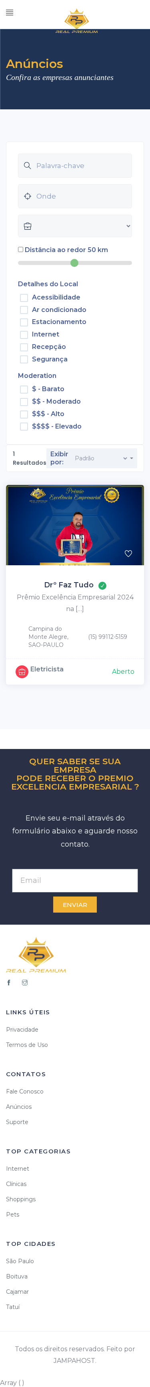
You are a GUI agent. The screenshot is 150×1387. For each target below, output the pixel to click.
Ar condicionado (59, 310)
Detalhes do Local (48, 284)
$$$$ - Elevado (57, 426)
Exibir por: (59, 458)
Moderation (37, 376)
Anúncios (19, 1106)
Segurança (50, 359)
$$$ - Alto (48, 414)
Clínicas (16, 1184)
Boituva (17, 1276)
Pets (12, 1214)
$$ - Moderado (56, 401)
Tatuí (13, 1307)
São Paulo (20, 1261)
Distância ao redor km (66, 250)
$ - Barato (48, 389)
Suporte (17, 1122)
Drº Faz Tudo (69, 585)
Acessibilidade (56, 297)
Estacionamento (59, 322)
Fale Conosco (25, 1091)
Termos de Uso (27, 1044)
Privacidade (22, 1029)
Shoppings (21, 1199)
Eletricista (47, 669)
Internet (45, 334)
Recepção (49, 347)
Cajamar (17, 1291)
